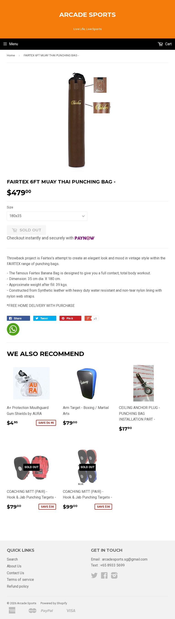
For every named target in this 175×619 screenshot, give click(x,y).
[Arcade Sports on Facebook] (104, 577)
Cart (168, 44)
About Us (14, 566)
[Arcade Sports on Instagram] (114, 577)
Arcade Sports (87, 14)
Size (10, 207)
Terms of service (20, 579)
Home (11, 55)
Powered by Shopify (54, 603)
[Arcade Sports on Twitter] (94, 577)
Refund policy (18, 586)
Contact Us (15, 573)
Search (12, 559)
